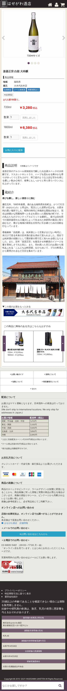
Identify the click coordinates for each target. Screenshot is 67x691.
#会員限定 (8, 95)
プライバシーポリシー (15, 590)
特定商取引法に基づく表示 (18, 593)
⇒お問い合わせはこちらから (33, 534)
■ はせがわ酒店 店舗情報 (14, 523)
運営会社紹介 (11, 596)
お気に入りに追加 (14, 150)
